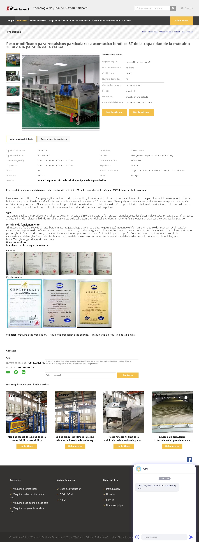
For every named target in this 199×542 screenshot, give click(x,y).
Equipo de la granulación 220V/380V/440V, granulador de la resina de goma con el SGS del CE (172, 440)
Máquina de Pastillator (25, 488)
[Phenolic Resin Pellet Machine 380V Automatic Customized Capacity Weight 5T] (13, 60)
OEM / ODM (66, 494)
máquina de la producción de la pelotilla (113, 334)
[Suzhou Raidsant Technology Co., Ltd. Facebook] (189, 459)
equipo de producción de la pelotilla (69, 334)
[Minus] (191, 469)
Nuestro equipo (114, 505)
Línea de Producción (70, 488)
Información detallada (21, 139)
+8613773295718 (36, 362)
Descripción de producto (54, 139)
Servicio (110, 499)
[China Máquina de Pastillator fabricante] (18, 8)
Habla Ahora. (182, 20)
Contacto (128, 375)
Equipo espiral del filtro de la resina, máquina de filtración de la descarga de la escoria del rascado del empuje (75, 440)
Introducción (113, 488)
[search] (173, 8)
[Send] (191, 537)
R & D (63, 499)
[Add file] (137, 537)
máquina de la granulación (32, 334)
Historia (110, 494)
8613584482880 (27, 367)
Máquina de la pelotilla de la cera (30, 502)
